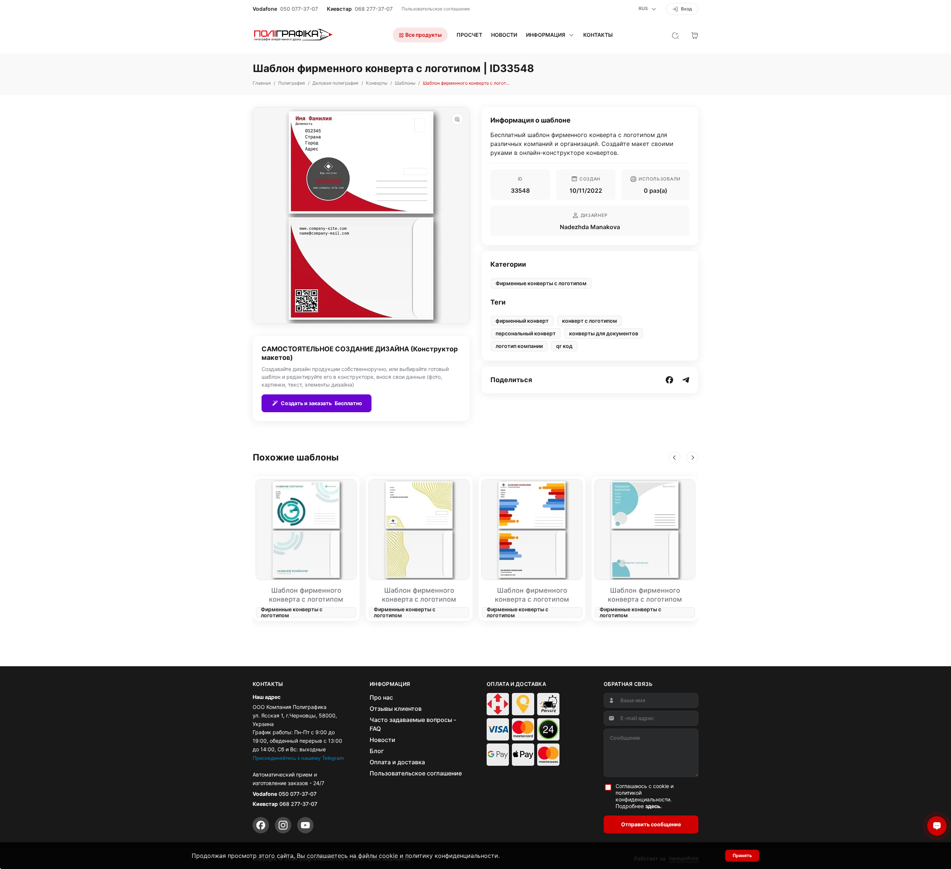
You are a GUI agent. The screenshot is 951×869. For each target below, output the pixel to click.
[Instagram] (283, 825)
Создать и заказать (321, 403)
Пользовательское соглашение (436, 9)
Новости (504, 35)
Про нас (381, 697)
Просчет (469, 35)
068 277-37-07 (374, 9)
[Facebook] (261, 825)
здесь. (653, 806)
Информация (545, 35)
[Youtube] (305, 825)
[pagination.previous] (675, 457)
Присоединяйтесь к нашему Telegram (298, 758)
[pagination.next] (692, 457)
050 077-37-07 (299, 9)
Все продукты (423, 35)
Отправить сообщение (651, 824)
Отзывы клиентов (396, 708)
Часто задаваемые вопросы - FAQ (413, 724)
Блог (377, 751)
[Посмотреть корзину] (694, 34)
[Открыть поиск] (675, 34)
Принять (742, 855)
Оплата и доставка (397, 762)
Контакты (598, 35)
